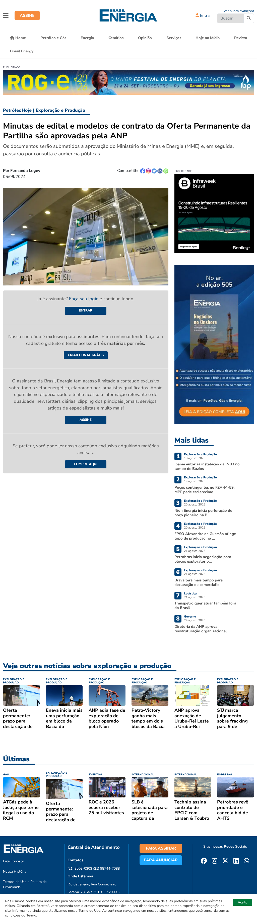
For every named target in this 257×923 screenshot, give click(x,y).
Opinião (145, 37)
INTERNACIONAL (143, 774)
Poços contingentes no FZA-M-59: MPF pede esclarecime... (204, 489)
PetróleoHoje (17, 110)
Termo (31, 915)
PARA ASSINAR (161, 848)
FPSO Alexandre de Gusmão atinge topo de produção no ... (205, 536)
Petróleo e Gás (53, 37)
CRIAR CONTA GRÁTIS (86, 355)
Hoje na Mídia (208, 37)
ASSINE (27, 15)
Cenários (115, 37)
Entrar (205, 15)
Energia (87, 37)
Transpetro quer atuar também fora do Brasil (205, 605)
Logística (190, 593)
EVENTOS (95, 774)
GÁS (6, 774)
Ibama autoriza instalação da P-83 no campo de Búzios (207, 466)
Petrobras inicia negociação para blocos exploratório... (202, 559)
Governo (190, 616)
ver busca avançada (239, 11)
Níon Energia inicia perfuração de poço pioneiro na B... (203, 512)
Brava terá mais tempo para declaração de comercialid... (198, 582)
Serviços (173, 37)
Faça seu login (84, 299)
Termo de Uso (89, 910)
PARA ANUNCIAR (161, 860)
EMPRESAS (224, 774)
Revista (240, 37)
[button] (6, 15)
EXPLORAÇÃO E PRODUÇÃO (13, 681)
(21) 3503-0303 (80, 868)
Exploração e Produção (60, 110)
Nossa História (14, 871)
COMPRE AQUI (85, 464)
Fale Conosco (13, 861)
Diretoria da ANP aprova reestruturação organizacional (200, 628)
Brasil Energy (21, 51)
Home (20, 37)
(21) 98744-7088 (106, 868)
